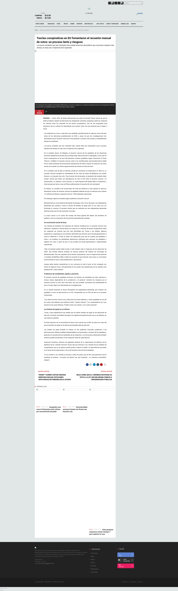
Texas (58, 23)
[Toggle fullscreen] (4, 588)
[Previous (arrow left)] (0, 590)
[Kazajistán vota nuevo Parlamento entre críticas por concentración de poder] (48, 396)
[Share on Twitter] (90, 364)
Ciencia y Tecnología (112, 23)
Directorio (125, 581)
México (66, 23)
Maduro (133, 23)
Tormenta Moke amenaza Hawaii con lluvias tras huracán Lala (75, 409)
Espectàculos (94, 569)
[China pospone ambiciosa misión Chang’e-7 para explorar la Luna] (101, 457)
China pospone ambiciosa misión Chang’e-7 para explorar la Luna (101, 532)
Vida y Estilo (100, 23)
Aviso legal (133, 581)
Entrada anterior (44, 371)
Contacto (140, 581)
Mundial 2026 (125, 23)
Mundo (72, 23)
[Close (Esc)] (0, 588)
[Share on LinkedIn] (94, 364)
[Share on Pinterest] (101, 364)
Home (36, 30)
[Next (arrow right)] (2, 590)
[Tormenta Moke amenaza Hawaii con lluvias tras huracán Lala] (75, 396)
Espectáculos (89, 23)
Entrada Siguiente (106, 371)
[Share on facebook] (87, 364)
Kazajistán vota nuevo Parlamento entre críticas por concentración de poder (48, 409)
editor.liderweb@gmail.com (46, 563)
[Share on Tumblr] (97, 364)
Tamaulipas (51, 23)
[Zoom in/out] (6, 588)
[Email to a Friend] (104, 364)
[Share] (2, 588)
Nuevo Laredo (40, 23)
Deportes (79, 23)
